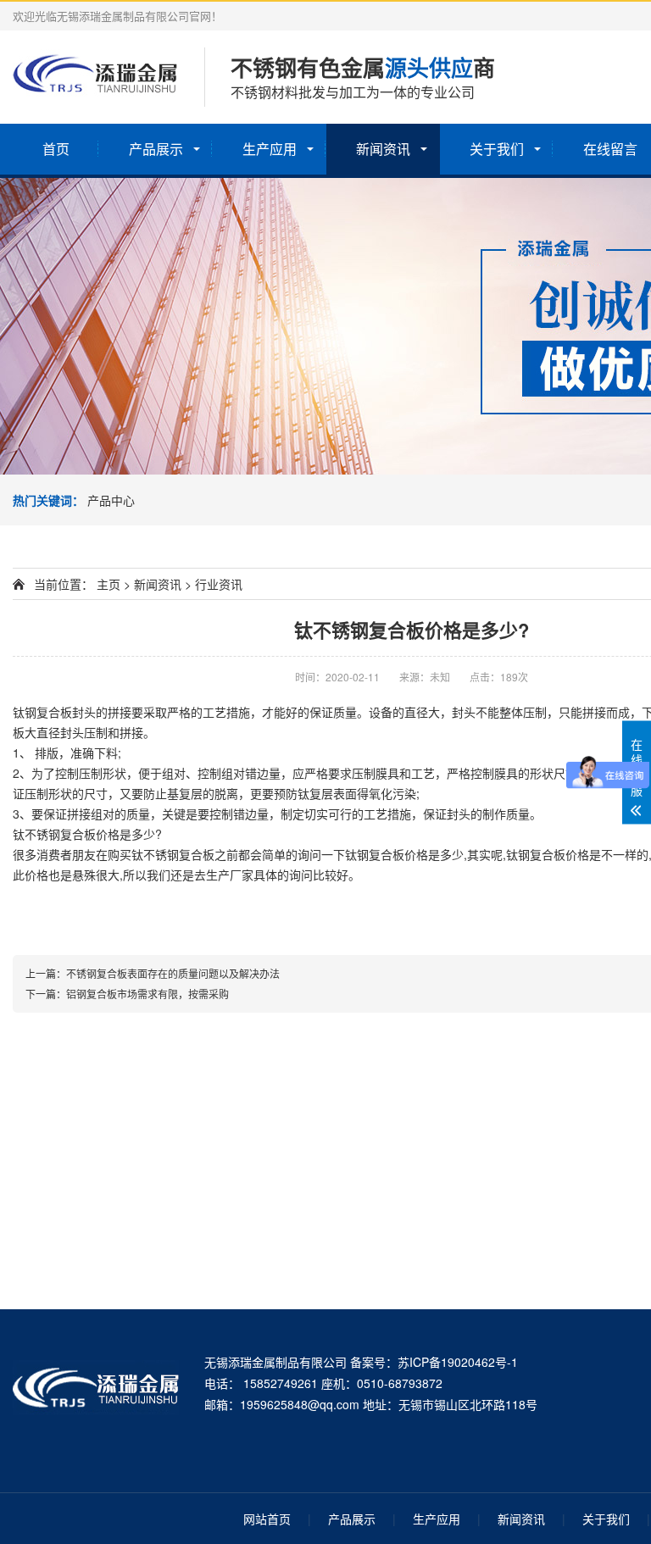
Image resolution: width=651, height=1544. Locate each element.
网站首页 (267, 1518)
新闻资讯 (383, 148)
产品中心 (111, 500)
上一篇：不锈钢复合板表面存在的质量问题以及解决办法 (152, 973)
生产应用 (269, 148)
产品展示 (156, 148)
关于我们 (497, 148)
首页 (56, 148)
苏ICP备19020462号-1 (458, 1361)
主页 (108, 583)
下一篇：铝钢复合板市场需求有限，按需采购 (127, 993)
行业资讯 (218, 583)
